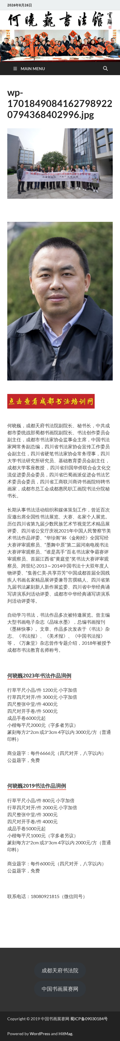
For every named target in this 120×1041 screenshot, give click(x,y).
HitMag (65, 1033)
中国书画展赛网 (60, 988)
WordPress (40, 1033)
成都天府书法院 (60, 970)
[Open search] (105, 68)
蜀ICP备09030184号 (89, 1018)
